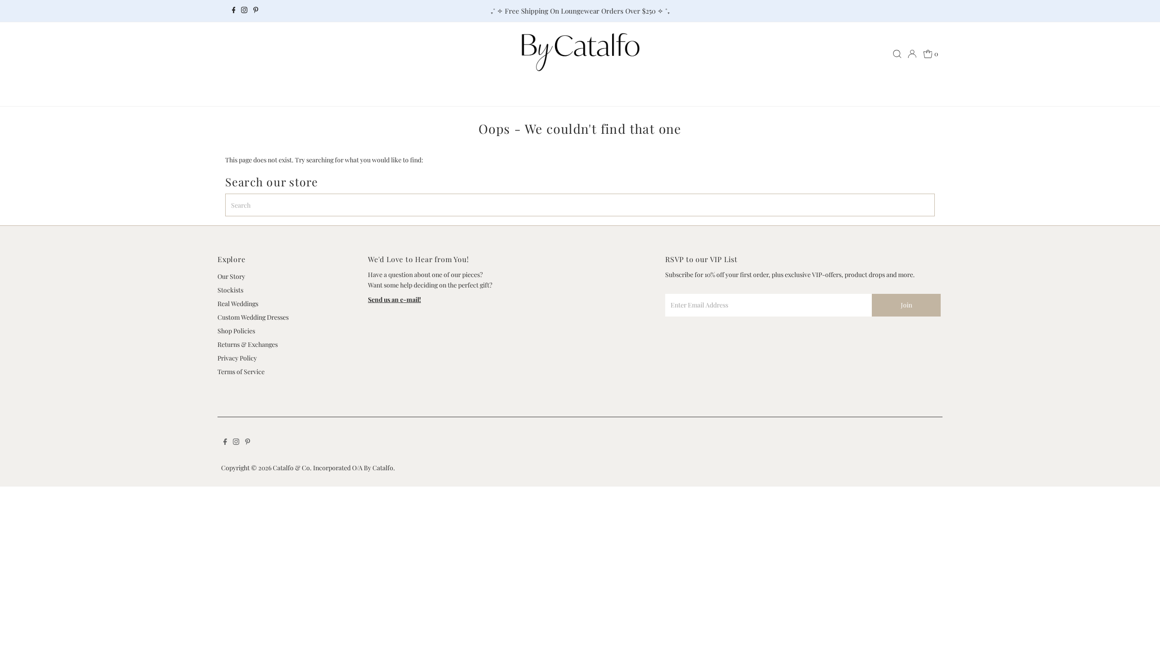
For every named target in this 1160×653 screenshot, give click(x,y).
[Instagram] (244, 11)
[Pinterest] (256, 11)
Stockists (230, 290)
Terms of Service (241, 371)
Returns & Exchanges (248, 344)
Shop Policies (236, 330)
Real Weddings (238, 303)
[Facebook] (234, 11)
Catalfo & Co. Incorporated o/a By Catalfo (333, 467)
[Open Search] (897, 54)
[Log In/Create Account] (912, 54)
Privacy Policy (237, 358)
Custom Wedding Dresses (253, 317)
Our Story (231, 276)
